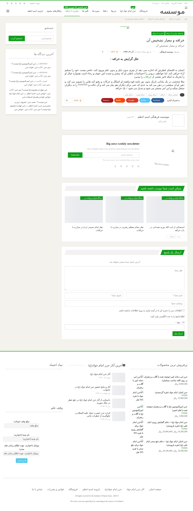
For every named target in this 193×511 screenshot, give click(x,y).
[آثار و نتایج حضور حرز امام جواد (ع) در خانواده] (118, 390)
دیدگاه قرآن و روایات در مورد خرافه (172, 198)
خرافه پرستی (152, 95)
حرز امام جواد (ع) (128, 9)
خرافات (147, 76)
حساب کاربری (176, 3)
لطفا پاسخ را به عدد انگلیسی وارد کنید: (167, 316)
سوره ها (96, 11)
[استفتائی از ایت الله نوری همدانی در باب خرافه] (165, 209)
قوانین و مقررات (55, 489)
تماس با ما (165, 3)
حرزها (113, 11)
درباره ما (156, 3)
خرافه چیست (140, 95)
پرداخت (21, 460)
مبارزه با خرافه (72, 11)
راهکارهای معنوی (54, 11)
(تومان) (22, 421)
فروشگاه (143, 11)
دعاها (105, 11)
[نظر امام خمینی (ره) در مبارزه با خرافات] (84, 209)
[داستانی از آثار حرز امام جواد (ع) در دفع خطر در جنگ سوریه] (118, 403)
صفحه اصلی (155, 489)
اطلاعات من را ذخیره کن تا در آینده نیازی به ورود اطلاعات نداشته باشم (150, 310)
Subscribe (75, 155)
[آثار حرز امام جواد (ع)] (118, 377)
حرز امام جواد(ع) (113, 489)
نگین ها (85, 9)
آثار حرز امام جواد (135, 489)
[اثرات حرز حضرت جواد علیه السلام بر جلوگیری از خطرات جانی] (118, 416)
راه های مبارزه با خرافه (174, 33)
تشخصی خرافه (173, 95)
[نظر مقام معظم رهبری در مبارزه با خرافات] (125, 209)
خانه (185, 3)
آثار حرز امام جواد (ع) (100, 374)
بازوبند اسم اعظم (35, 11)
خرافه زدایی (129, 95)
